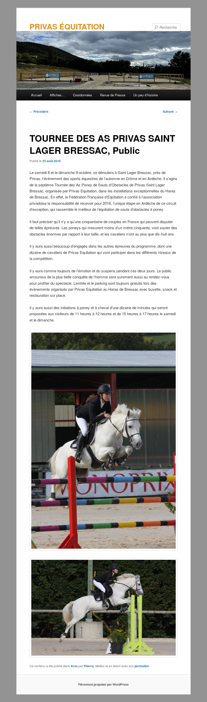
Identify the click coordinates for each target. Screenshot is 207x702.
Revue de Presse (112, 95)
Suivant (170, 111)
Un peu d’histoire (145, 95)
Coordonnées (82, 95)
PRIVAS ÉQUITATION (67, 26)
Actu (74, 666)
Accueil (36, 95)
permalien (142, 666)
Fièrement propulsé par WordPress (103, 684)
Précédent (39, 111)
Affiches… (57, 95)
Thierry (89, 666)
